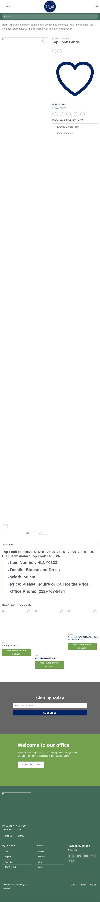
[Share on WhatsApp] (54, 114)
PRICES (65, 38)
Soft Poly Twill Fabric (10, 645)
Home (55, 38)
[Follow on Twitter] (52, 885)
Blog (40, 862)
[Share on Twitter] (64, 114)
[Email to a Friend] (68, 114)
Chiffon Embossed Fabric (45, 658)
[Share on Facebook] (59, 114)
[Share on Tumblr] (78, 114)
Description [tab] (8, 545)
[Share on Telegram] (82, 114)
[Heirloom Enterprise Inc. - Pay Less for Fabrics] (50, 6)
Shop (7, 851)
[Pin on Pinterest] (73, 114)
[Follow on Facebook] (45, 885)
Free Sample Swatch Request (16, 652)
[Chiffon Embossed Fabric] (50, 631)
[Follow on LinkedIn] (55, 885)
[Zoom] (5, 526)
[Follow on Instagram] (48, 885)
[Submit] (95, 16)
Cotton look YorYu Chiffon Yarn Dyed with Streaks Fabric (83, 638)
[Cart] (96, 6)
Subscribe (50, 713)
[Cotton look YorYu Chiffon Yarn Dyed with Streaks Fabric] (83, 621)
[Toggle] (54, 127)
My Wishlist (10, 867)
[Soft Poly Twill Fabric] (17, 625)
